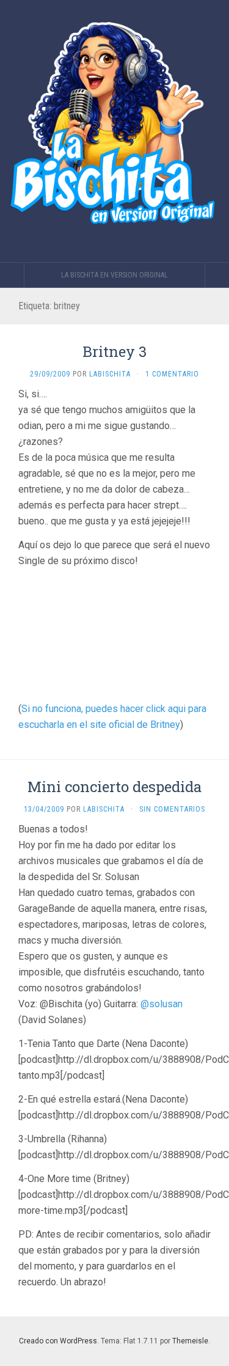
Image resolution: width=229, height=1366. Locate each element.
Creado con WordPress (58, 1341)
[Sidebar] (12, 275)
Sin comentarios (172, 809)
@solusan (161, 1004)
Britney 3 (114, 351)
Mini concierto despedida (114, 786)
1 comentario (172, 374)
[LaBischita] (114, 131)
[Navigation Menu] (217, 275)
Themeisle (190, 1341)
